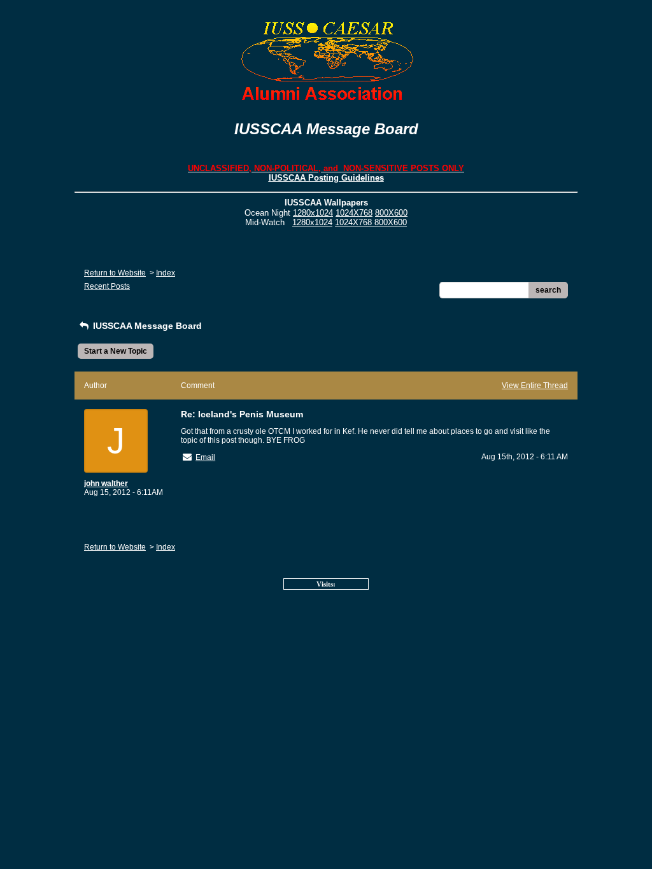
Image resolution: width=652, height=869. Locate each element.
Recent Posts (107, 286)
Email (205, 457)
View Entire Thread (535, 385)
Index (165, 272)
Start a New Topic (115, 351)
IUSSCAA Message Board (146, 326)
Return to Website (115, 272)
